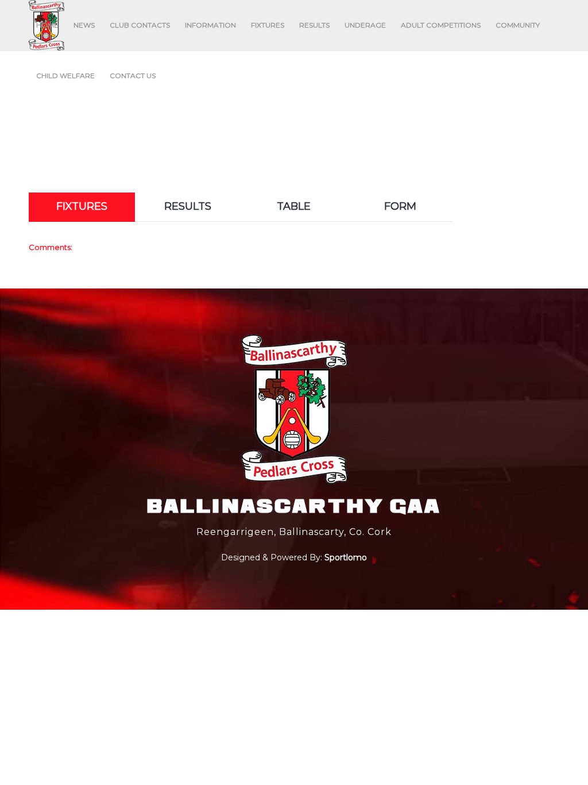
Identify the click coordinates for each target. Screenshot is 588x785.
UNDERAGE (365, 25)
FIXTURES (267, 25)
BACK (535, 182)
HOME (47, 25)
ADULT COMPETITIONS (441, 25)
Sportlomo (345, 556)
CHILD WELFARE (65, 75)
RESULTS (314, 25)
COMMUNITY (518, 25)
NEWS (84, 25)
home (185, 115)
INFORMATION (210, 25)
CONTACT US (133, 75)
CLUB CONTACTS (140, 25)
